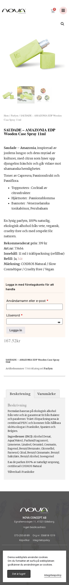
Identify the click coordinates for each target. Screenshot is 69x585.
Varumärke (46, 394)
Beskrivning (20, 394)
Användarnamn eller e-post (27, 301)
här (20, 259)
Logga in (15, 330)
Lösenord (14, 315)
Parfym (14, 115)
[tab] (20, 394)
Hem (6, 115)
